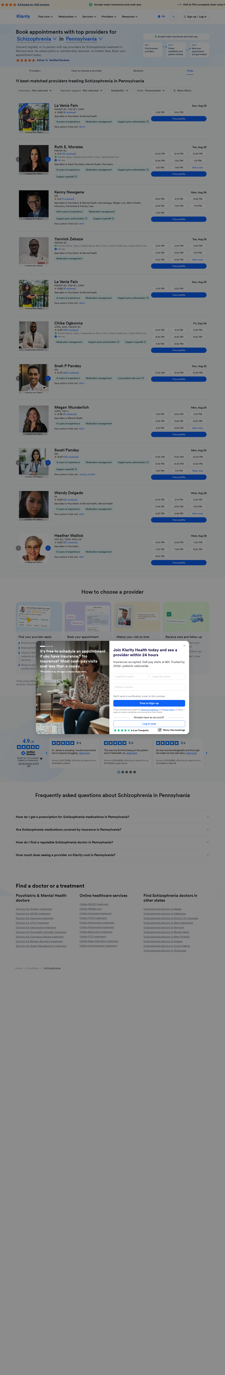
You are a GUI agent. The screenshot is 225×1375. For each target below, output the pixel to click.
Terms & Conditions (149, 710)
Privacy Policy (169, 710)
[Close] (184, 645)
